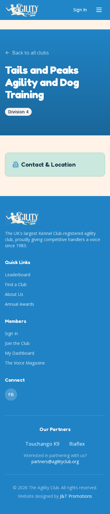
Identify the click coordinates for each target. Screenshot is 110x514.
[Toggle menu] (99, 10)
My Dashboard (19, 353)
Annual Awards (19, 304)
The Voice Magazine (25, 363)
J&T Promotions (76, 496)
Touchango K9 (42, 443)
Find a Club (16, 284)
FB (11, 394)
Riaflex (77, 443)
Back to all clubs (30, 52)
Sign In (80, 10)
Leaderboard (17, 275)
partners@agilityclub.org (55, 461)
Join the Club (17, 343)
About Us (14, 294)
